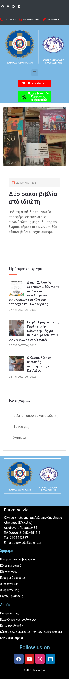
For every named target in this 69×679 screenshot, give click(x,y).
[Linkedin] (18, 6)
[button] (34, 72)
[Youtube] (8, 6)
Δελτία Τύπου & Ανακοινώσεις (35, 416)
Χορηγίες (20, 437)
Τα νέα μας (21, 426)
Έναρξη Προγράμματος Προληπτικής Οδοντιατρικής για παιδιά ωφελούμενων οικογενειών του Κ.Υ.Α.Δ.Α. (34, 330)
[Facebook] (2, 6)
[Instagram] (13, 6)
